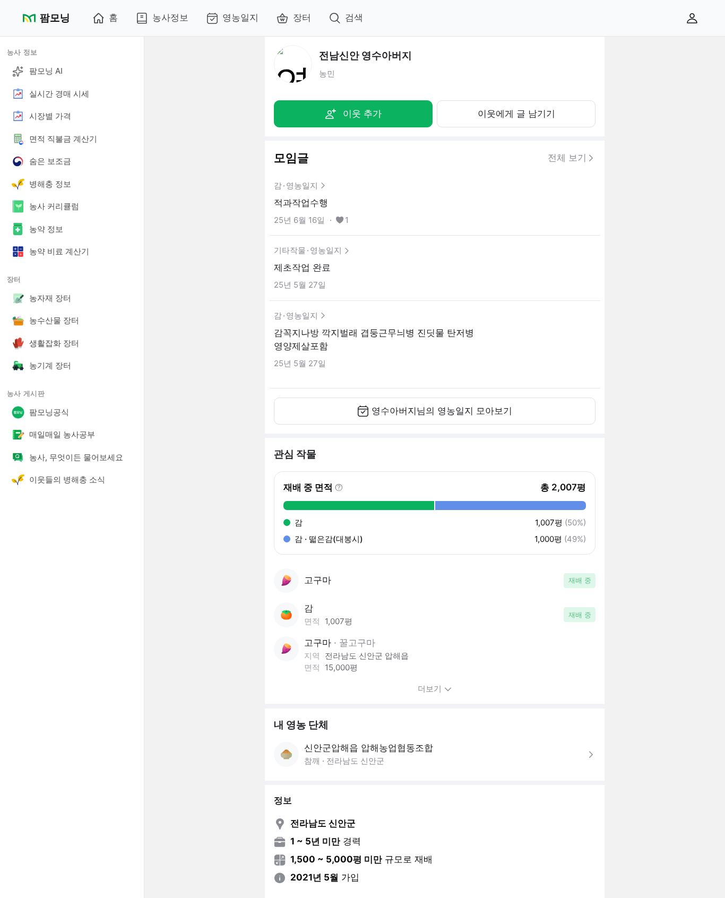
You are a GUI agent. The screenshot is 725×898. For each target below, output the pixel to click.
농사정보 (170, 17)
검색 (354, 17)
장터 (302, 17)
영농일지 (240, 17)
